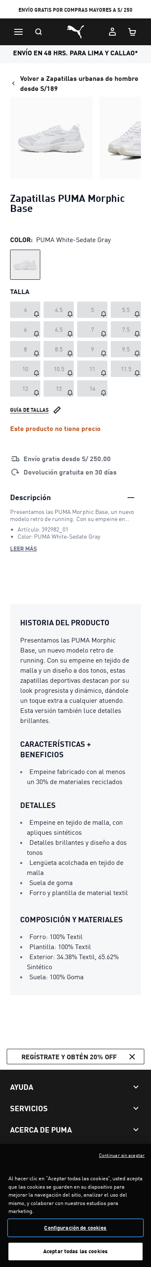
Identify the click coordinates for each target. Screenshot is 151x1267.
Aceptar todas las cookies (75, 1251)
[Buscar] (38, 31)
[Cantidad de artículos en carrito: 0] (132, 31)
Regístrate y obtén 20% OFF (69, 1057)
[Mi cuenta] (112, 31)
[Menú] (18, 31)
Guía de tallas (29, 410)
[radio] (25, 265)
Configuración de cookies (75, 1227)
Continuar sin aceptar (122, 1155)
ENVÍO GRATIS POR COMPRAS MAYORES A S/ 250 (75, 10)
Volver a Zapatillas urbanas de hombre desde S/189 (79, 83)
